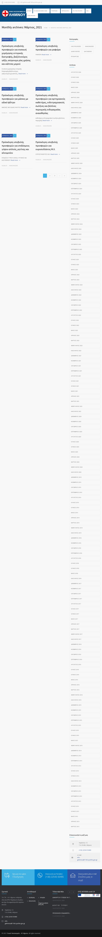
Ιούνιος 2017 (75, 614)
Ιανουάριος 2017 (76, 639)
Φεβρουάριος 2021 (76, 406)
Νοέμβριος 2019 (76, 482)
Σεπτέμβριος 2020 (76, 432)
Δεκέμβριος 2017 (76, 583)
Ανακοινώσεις (13, 79)
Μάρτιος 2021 (75, 401)
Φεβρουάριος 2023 (76, 285)
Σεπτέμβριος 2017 (76, 599)
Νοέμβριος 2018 (76, 543)
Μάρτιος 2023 (75, 280)
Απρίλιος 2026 (75, 92)
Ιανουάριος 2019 (76, 533)
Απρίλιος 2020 (75, 457)
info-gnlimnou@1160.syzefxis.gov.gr (31, 2)
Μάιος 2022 (74, 330)
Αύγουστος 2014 (76, 766)
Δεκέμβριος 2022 (76, 295)
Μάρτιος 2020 (75, 462)
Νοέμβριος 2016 (76, 649)
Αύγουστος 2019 (76, 497)
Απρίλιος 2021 (75, 396)
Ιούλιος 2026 (75, 77)
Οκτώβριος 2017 (76, 594)
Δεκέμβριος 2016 (76, 644)
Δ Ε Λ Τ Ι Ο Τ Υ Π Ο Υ (59, 905)
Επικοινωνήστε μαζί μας (43, 903)
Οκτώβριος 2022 (76, 305)
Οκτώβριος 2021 (76, 366)
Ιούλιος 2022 (75, 320)
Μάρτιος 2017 (75, 629)
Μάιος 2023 (74, 270)
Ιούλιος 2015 (75, 730)
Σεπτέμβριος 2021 (76, 371)
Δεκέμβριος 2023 (76, 234)
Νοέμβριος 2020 (76, 421)
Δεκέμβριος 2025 (76, 113)
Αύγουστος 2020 (76, 437)
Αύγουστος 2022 (76, 315)
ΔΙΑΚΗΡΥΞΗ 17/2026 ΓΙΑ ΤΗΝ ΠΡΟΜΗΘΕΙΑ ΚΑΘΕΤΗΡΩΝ (62, 897)
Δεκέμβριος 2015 (76, 705)
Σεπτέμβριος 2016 (76, 659)
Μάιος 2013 (74, 816)
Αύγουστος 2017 (76, 604)
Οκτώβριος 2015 (76, 715)
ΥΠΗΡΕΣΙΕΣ (54, 11)
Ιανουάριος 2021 (76, 411)
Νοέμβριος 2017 (76, 588)
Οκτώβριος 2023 (76, 244)
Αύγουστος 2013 (76, 801)
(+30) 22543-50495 (54, 876)
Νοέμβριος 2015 (76, 710)
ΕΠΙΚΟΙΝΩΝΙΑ (31, 15)
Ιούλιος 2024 (75, 199)
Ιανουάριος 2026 (76, 108)
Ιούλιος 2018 (75, 563)
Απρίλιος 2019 (75, 518)
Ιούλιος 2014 (75, 771)
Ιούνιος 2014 (75, 776)
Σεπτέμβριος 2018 (76, 553)
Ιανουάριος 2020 (76, 472)
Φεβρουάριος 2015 (76, 745)
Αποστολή (32, 901)
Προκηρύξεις (75, 56)
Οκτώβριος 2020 (76, 426)
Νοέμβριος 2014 (76, 756)
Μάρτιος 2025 (75, 158)
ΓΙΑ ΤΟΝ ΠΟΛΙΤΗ (77, 11)
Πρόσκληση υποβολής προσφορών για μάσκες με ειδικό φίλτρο (15, 99)
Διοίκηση (32, 897)
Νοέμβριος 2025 (76, 118)
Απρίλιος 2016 (75, 685)
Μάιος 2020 (74, 452)
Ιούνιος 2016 (75, 675)
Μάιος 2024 (74, 209)
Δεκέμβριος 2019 (76, 477)
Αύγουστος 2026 (76, 72)
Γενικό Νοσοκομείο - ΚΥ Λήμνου (17, 933)
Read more (22, 74)
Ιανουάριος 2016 (76, 700)
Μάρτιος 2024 (75, 219)
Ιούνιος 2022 (75, 325)
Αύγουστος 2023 (76, 254)
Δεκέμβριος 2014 (76, 750)
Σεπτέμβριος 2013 (76, 796)
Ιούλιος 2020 (75, 442)
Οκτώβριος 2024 (76, 183)
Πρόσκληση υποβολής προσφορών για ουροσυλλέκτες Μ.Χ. (47, 146)
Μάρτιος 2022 (75, 340)
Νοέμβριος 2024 (76, 178)
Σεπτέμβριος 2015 (76, 720)
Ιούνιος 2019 (75, 507)
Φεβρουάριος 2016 (76, 695)
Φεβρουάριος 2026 (76, 102)
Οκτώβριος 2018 (76, 548)
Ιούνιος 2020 (75, 447)
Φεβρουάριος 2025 (76, 163)
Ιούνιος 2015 (75, 735)
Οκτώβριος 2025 (76, 123)
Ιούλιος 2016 (75, 669)
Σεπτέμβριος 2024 (76, 189)
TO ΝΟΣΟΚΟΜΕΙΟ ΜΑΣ (40, 11)
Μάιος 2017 (74, 619)
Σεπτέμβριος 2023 (76, 249)
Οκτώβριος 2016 (76, 654)
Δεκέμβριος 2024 (76, 173)
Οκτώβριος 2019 (76, 487)
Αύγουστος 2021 (76, 376)
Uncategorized (76, 46)
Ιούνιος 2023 (75, 264)
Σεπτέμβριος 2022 (76, 310)
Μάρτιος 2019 (75, 523)
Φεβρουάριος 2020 (76, 467)
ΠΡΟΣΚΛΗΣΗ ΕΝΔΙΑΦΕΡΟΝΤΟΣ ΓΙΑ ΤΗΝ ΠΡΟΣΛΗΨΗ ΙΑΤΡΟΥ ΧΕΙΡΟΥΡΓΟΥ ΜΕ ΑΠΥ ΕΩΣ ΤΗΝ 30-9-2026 (62, 913)
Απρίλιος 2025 (75, 153)
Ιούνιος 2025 (75, 143)
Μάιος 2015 (74, 740)
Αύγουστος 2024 (76, 194)
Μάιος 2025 (74, 148)
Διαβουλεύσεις (75, 51)
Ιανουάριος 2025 (76, 168)
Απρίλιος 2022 (75, 335)
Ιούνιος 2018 (75, 568)
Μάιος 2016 (74, 680)
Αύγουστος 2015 (76, 725)
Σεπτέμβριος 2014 (76, 761)
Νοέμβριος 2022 (76, 300)
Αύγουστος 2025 (76, 133)
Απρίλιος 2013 (75, 821)
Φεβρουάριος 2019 (76, 528)
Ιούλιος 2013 (75, 806)
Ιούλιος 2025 (75, 138)
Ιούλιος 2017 (75, 609)
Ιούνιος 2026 (75, 82)
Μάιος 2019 (74, 513)
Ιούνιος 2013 (75, 811)
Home (45, 28)
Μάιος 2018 (74, 573)
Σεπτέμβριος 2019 (76, 492)
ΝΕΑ (87, 11)
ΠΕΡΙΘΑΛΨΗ (65, 11)
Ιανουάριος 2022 (76, 351)
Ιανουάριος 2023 (76, 290)
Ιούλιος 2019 (75, 502)
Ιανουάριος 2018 (76, 578)
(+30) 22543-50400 (9, 2)
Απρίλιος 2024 (75, 214)
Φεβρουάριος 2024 (76, 224)
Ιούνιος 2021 (75, 386)
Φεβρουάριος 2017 (76, 634)
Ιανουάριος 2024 (76, 229)
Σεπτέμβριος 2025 (76, 128)
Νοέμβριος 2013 (76, 786)
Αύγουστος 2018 (76, 558)
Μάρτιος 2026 (75, 97)
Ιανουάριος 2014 (76, 781)
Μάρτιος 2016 (75, 690)
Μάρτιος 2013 (75, 826)
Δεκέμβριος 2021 (76, 356)
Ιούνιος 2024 (75, 204)
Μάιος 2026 (74, 87)
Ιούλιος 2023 (75, 259)
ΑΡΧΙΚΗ (29, 11)
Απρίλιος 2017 (75, 624)
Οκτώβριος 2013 (76, 791)
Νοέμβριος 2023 (76, 239)
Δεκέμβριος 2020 (76, 416)
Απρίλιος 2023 (75, 275)
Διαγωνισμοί (88, 51)
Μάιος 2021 (74, 391)
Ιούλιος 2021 (75, 381)
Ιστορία (42, 897)
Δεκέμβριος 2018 (76, 538)
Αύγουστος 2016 (76, 664)
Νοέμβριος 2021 (76, 361)
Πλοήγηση (17, 876)
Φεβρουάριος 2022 (76, 345)
